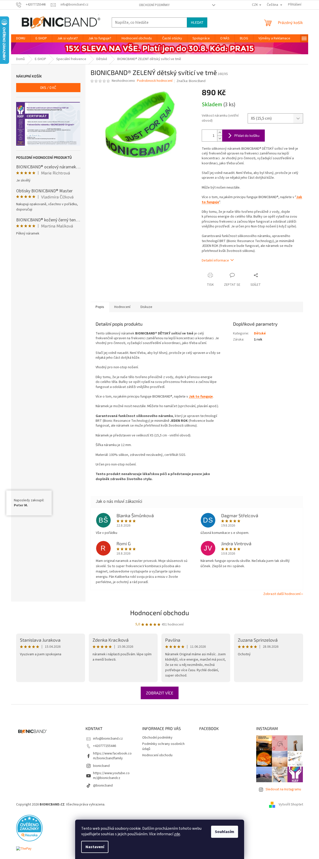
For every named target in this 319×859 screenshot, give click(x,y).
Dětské (260, 333)
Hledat (197, 22)
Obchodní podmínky (154, 5)
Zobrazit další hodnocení (282, 593)
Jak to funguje (201, 396)
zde (177, 834)
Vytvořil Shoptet (291, 804)
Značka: (191, 81)
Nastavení (94, 847)
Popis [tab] (100, 306)
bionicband (101, 765)
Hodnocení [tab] (122, 306)
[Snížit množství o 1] (219, 138)
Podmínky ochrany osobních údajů (163, 746)
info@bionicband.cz (108, 738)
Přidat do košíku (246, 135)
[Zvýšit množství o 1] (219, 133)
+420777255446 (104, 745)
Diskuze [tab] (146, 306)
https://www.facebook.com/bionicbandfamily (112, 756)
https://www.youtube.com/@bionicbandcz (111, 775)
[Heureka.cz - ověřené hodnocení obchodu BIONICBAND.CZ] (29, 827)
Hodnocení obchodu (159, 612)
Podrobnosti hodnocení (154, 81)
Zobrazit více (159, 692)
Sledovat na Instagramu (283, 789)
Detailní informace (215, 260)
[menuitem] (20, 38)
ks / (48, 87)
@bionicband (103, 785)
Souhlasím (224, 832)
